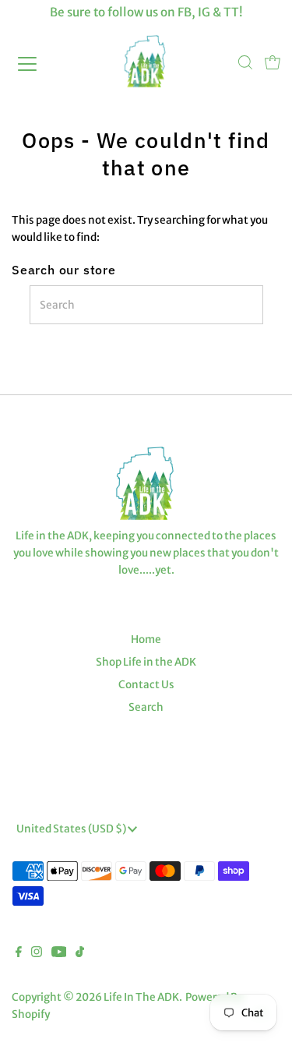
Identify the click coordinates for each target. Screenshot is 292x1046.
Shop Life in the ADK (146, 662)
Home (146, 639)
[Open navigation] (40, 63)
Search (146, 707)
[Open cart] (272, 64)
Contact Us (146, 684)
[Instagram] (36, 954)
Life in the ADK (141, 997)
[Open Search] (245, 64)
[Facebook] (19, 954)
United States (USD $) (72, 829)
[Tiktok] (80, 954)
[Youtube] (59, 954)
